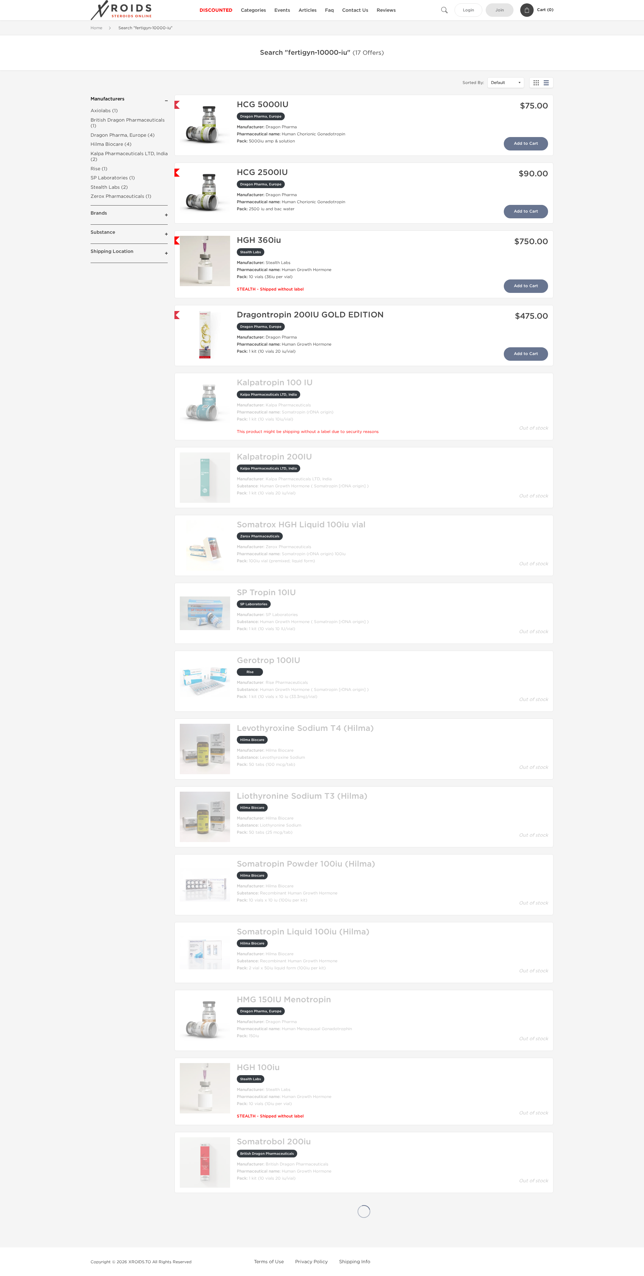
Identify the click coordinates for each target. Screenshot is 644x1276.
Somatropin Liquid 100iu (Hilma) (303, 932)
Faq (329, 10)
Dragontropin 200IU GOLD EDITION (310, 315)
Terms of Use (269, 1262)
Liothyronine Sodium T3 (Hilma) (302, 796)
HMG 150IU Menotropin (284, 1000)
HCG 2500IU (262, 172)
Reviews (386, 10)
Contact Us (355, 10)
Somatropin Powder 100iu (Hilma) (306, 864)
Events (282, 10)
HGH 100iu (258, 1067)
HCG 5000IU (262, 104)
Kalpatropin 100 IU (275, 383)
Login (468, 10)
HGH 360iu (259, 240)
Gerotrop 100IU (268, 660)
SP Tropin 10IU (266, 593)
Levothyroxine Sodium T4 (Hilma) (305, 728)
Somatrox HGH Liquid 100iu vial (301, 525)
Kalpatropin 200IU (274, 457)
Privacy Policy (311, 1262)
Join (499, 10)
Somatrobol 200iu (274, 1142)
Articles (308, 10)
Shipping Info (354, 1262)
